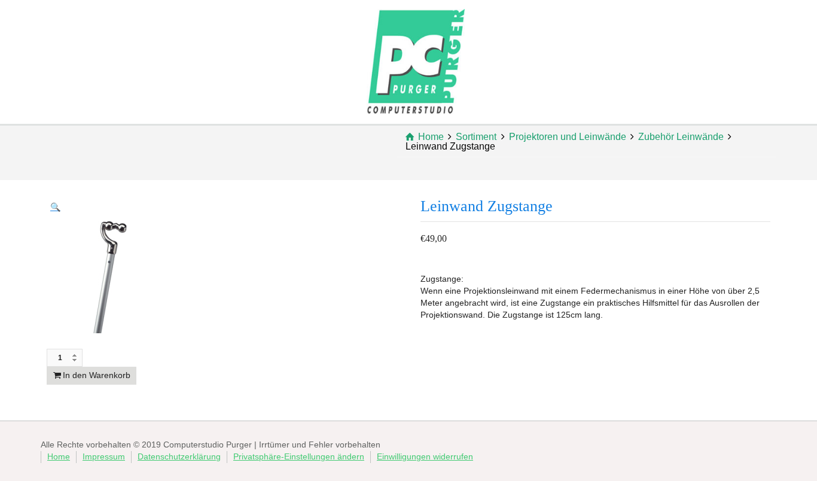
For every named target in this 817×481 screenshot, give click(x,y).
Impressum (104, 456)
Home (58, 456)
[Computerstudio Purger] (416, 60)
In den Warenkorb (96, 375)
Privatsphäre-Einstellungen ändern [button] (298, 456)
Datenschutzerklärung (179, 456)
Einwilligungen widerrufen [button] (425, 456)
